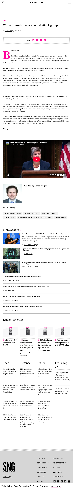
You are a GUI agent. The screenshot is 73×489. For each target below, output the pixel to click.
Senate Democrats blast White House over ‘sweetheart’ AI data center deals (26, 287)
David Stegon (9, 30)
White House (10, 217)
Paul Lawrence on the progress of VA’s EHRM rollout (62, 342)
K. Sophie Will (29, 253)
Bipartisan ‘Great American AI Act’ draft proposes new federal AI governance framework (45, 249)
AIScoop (40, 481)
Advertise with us (60, 463)
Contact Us (57, 472)
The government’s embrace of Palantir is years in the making (21, 296)
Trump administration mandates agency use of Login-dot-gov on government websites (27, 348)
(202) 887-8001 (58, 477)
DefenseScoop (43, 463)
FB (54, 481)
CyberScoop (42, 467)
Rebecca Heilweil (11, 300)
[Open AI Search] (6, 2)
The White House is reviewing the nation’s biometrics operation (22, 307)
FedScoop (41, 458)
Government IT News (13, 213)
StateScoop (41, 472)
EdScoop (40, 477)
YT (68, 481)
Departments (60, 217)
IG (64, 481)
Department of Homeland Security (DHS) (34, 217)
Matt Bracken (10, 290)
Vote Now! (56, 486)
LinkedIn (61, 481)
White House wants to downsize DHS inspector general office (21, 276)
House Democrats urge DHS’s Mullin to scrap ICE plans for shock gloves (44, 234)
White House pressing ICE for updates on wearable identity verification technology (44, 263)
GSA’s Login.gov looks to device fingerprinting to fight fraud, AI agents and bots (45, 345)
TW (58, 481)
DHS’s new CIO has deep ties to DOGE (10, 342)
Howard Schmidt (31, 213)
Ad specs (56, 467)
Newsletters (58, 458)
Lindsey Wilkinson (31, 244)
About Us (7, 476)
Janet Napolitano (49, 213)
